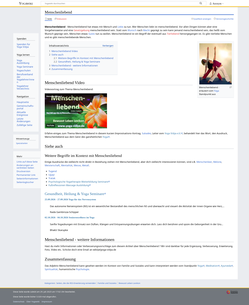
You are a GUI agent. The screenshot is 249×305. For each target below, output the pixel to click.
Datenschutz (18, 301)
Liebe (120, 26)
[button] (76, 110)
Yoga (216, 90)
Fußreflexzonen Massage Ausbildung (69, 185)
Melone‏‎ (217, 161)
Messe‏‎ (77, 165)
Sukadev (146, 133)
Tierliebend (173, 33)
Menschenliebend (54, 96)
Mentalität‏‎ (66, 165)
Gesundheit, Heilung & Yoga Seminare (74, 194)
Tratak (52, 178)
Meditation (212, 265)
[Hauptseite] (26, 19)
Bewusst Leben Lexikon (129, 283)
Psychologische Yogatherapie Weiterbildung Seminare (78, 181)
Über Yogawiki (33, 301)
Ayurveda (226, 265)
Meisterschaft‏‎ (52, 165)
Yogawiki (26, 3)
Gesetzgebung (81, 30)
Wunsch (132, 30)
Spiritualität (51, 269)
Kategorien (50, 283)
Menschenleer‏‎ (204, 161)
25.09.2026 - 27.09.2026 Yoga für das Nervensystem (70, 199)
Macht (146, 30)
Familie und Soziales (107, 283)
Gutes (91, 33)
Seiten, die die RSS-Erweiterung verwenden (76, 283)
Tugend (53, 171)
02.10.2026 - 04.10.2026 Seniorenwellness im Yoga (69, 217)
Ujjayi (52, 174)
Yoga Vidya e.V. (173, 133)
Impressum (47, 301)
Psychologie (82, 269)
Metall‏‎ (85, 165)
